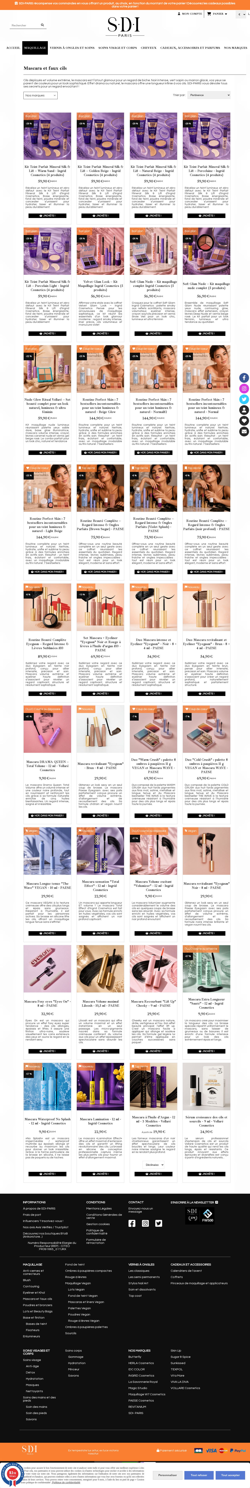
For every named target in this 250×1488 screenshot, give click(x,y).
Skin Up (176, 1350)
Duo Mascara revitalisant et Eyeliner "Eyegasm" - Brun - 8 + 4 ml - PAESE (206, 644)
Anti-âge (32, 1366)
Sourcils (70, 1333)
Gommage (75, 1356)
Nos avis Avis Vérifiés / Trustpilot (46, 1227)
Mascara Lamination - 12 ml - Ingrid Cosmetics (100, 1121)
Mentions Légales (99, 1208)
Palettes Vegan (79, 1308)
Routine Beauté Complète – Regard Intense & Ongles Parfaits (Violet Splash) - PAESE (153, 525)
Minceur (73, 1369)
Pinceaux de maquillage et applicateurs (199, 1283)
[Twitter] (244, 399)
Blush (27, 1280)
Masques (32, 1385)
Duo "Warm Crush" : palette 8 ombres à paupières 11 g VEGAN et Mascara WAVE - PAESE (153, 766)
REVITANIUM (137, 1406)
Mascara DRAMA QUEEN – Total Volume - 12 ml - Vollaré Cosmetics (47, 766)
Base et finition (34, 1317)
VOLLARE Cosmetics (185, 1388)
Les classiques (139, 1270)
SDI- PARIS (136, 1413)
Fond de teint (75, 1264)
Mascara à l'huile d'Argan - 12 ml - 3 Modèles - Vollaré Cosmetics (153, 1121)
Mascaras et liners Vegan (86, 1302)
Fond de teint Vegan (83, 1295)
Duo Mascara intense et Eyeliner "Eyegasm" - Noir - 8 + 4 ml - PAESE (153, 644)
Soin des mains (36, 1406)
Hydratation (34, 1378)
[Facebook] (244, 378)
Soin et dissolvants (142, 1289)
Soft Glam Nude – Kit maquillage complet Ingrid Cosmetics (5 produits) (153, 286)
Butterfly (135, 1356)
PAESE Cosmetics (141, 1400)
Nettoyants (34, 1391)
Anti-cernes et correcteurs (33, 1272)
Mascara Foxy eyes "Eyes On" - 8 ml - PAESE (47, 1003)
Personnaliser (167, 1475)
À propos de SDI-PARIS (39, 1208)
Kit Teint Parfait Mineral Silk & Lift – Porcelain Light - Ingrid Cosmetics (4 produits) (47, 286)
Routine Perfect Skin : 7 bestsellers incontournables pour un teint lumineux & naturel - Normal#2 (153, 406)
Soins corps (73, 1350)
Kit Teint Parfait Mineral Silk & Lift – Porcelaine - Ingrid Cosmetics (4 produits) (206, 171)
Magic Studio (138, 1388)
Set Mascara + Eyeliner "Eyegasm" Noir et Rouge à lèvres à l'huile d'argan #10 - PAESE (100, 644)
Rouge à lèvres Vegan (83, 1320)
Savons (31, 1419)
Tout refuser (199, 1475)
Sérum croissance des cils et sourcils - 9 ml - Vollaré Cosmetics (206, 1121)
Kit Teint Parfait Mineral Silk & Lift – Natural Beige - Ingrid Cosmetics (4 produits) (153, 171)
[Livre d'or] (244, 421)
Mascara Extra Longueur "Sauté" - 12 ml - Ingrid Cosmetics (206, 1003)
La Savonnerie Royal (143, 1381)
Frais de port (32, 1214)
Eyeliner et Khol (34, 1292)
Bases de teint (36, 1323)
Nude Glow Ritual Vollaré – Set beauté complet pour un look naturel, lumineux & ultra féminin (47, 406)
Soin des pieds (36, 1413)
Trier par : (179, 95)
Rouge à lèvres (76, 1277)
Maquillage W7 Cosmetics (147, 1394)
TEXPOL (177, 1369)
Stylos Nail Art (138, 1283)
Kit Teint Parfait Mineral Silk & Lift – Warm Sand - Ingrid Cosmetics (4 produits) (47, 171)
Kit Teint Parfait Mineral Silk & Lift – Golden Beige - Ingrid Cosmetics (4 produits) (100, 171)
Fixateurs (32, 1330)
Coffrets (177, 1277)
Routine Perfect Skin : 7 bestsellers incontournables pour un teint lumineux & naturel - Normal (207, 406)
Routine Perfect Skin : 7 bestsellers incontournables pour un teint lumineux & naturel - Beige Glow (100, 406)
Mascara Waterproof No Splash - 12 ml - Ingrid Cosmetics (47, 1121)
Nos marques (35, 95)
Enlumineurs (31, 1336)
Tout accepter (230, 1475)
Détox (30, 1372)
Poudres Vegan (79, 1314)
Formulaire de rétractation (96, 1241)
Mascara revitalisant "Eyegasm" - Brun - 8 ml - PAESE (100, 766)
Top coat (135, 1295)
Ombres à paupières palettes (86, 1327)
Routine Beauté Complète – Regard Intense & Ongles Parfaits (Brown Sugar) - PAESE (100, 525)
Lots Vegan (76, 1289)
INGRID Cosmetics (141, 1375)
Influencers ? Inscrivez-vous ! (43, 1221)
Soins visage (32, 1360)
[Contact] (244, 431)
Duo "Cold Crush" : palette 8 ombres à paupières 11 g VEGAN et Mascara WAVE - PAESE (206, 766)
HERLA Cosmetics (141, 1363)
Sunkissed (178, 1363)
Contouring (31, 1286)
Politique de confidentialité (96, 1232)
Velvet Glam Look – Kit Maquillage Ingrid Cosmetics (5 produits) (100, 286)
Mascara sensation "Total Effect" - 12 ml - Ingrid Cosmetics (100, 886)
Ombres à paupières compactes (88, 1270)
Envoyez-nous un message (141, 1210)
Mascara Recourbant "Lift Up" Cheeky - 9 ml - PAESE (153, 1003)
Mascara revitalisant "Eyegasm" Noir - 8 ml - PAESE (206, 886)
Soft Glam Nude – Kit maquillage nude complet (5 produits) (206, 286)
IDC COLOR (137, 1369)
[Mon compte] (244, 410)
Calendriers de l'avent (186, 1270)
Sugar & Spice (181, 1356)
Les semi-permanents (144, 1277)
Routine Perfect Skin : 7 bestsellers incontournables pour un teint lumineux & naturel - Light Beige (47, 525)
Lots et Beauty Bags (38, 1311)
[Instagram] (244, 388)
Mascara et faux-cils (37, 1298)
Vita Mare (177, 1375)
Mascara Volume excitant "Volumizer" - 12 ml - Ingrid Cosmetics (153, 886)
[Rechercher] (42, 25)
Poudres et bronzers (37, 1305)
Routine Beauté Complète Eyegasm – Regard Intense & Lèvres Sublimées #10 (47, 644)
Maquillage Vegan (78, 1283)
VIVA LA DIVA (180, 1381)
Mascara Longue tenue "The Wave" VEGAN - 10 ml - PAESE (47, 886)
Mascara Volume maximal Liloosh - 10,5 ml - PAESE (100, 1003)
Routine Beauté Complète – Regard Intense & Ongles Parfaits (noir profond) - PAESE (206, 525)
